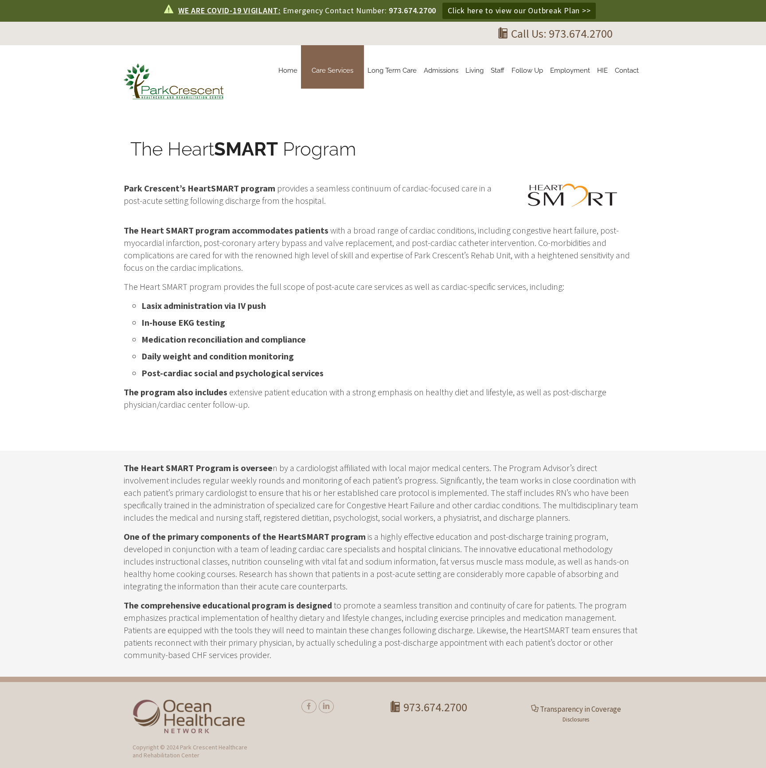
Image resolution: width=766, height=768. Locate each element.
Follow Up (527, 70)
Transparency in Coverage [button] (580, 709)
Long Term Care (392, 70)
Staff (497, 70)
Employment (570, 70)
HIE (602, 70)
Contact (627, 70)
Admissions (441, 70)
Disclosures (576, 719)
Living (474, 70)
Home (287, 70)
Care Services (332, 70)
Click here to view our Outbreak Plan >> (519, 10)
